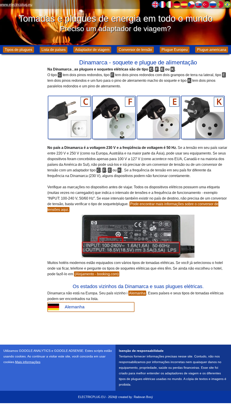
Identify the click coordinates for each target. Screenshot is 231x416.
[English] (155, 4)
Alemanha (137, 293)
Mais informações (27, 362)
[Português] (220, 4)
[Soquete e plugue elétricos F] (114, 117)
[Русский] (213, 4)
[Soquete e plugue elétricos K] (203, 117)
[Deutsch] (176, 4)
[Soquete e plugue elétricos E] (158, 117)
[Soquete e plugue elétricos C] (69, 117)
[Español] (184, 4)
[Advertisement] (23, 128)
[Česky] (191, 4)
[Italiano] (169, 4)
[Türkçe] (205, 4)
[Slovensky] (198, 4)
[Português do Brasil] (227, 4)
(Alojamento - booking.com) (97, 274)
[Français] (162, 4)
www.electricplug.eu (16, 5)
